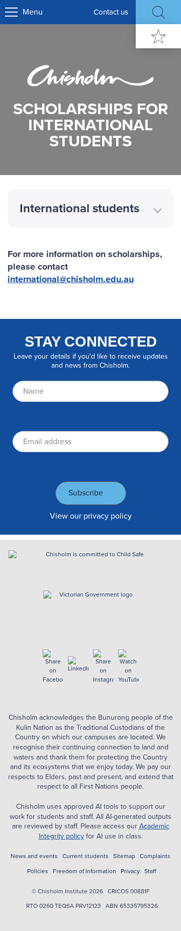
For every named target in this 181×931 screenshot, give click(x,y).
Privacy (130, 871)
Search (158, 12)
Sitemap (124, 856)
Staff (150, 871)
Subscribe (85, 492)
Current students (85, 856)
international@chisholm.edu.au (71, 279)
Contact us (111, 12)
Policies (37, 871)
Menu (33, 12)
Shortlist (158, 36)
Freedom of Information (84, 871)
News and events (34, 856)
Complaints (155, 856)
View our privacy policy (91, 516)
